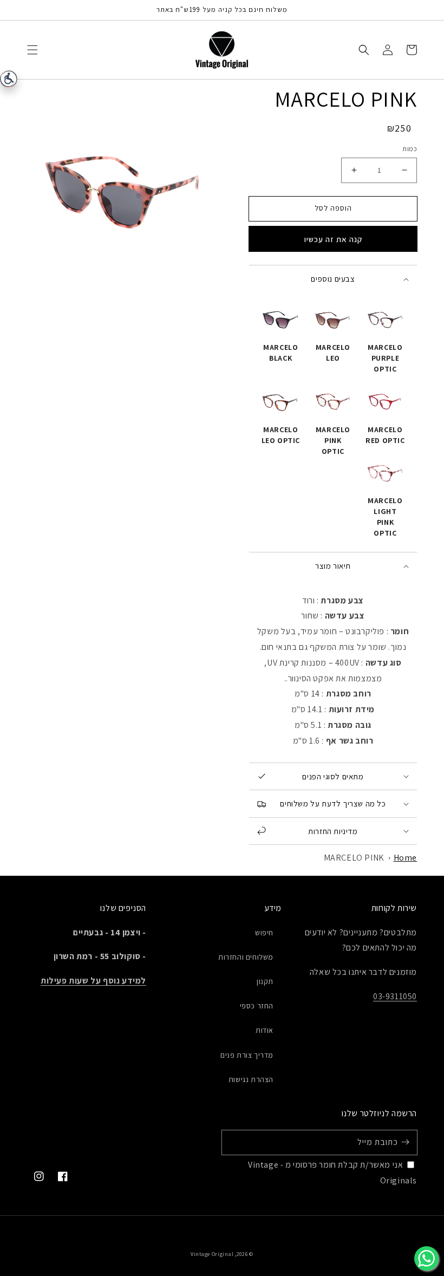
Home (405, 857)
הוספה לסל (333, 208)
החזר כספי (256, 1006)
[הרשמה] (405, 1142)
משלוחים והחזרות (245, 957)
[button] (32, 50)
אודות (264, 1030)
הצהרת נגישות (250, 1079)
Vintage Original (212, 1254)
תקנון (265, 981)
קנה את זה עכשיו (333, 239)
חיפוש (264, 933)
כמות (409, 148)
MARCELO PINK (354, 857)
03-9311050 (395, 996)
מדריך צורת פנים (246, 1055)
